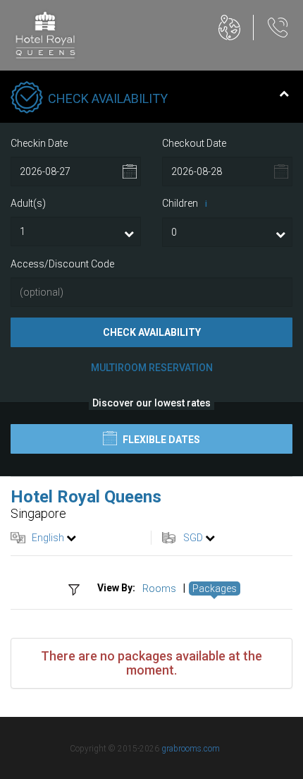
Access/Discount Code (62, 264)
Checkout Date (194, 143)
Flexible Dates (160, 439)
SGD (193, 537)
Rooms (159, 588)
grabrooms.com (190, 749)
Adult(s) (28, 203)
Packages (214, 588)
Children (184, 203)
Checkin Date (39, 143)
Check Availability (152, 332)
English (48, 537)
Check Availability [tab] (108, 98)
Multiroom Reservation (152, 367)
